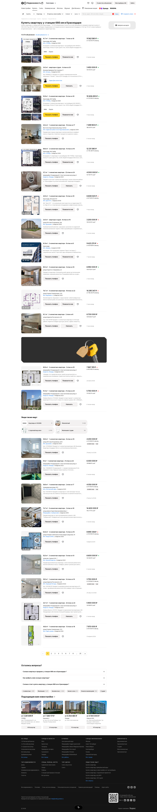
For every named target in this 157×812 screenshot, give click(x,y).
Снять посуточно (67, 765)
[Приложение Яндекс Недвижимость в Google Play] (128, 800)
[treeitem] (26, 8)
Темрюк (44, 754)
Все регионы (45, 775)
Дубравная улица (26, 754)
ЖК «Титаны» (47, 72)
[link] (132, 3)
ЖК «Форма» (47, 248)
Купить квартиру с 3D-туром (94, 778)
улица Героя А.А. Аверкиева (51, 270)
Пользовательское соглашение (67, 787)
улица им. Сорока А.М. (49, 558)
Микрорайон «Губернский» (51, 513)
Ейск (43, 741)
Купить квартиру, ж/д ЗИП (93, 775)
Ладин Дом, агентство (55, 80)
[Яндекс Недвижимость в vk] (128, 787)
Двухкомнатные (122, 741)
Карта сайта (105, 787)
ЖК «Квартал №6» (48, 536)
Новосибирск (90, 746)
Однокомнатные (122, 744)
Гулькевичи (45, 752)
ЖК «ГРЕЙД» (47, 43)
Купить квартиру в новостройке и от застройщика (100, 770)
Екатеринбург (90, 749)
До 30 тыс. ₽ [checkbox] (29, 352)
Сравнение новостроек (48, 765)
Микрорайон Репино (68, 752)
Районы (44, 770)
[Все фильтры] (23, 14)
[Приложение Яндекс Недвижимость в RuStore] (134, 800)
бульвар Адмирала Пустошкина (52, 70)
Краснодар (46, 41)
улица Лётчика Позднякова (51, 222)
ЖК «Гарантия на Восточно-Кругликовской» (56, 129)
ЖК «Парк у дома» (48, 631)
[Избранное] (88, 3)
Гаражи (23, 767)
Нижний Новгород (91, 754)
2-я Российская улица (27, 744)
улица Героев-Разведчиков (51, 293)
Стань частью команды (49, 787)
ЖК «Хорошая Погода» (49, 584)
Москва (88, 741)
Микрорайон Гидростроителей (71, 744)
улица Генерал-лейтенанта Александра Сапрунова (58, 534)
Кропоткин (45, 744)
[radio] (51, 653)
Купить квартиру (91, 765)
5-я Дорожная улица (27, 746)
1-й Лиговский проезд (27, 741)
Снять (63, 767)
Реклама (37, 787)
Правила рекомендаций (85, 787)
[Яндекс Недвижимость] (32, 3)
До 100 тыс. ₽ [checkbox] (65, 352)
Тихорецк (44, 746)
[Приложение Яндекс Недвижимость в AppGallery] (131, 800)
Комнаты (24, 772)
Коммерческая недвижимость (30, 770)
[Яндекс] (132, 808)
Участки (23, 775)
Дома (23, 765)
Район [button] (117, 14)
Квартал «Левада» (48, 177)
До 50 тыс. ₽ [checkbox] (41, 352)
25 (80, 653)
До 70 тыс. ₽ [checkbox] (53, 352)
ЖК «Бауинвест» (48, 295)
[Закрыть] (135, 14)
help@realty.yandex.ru (57, 798)
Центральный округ (68, 741)
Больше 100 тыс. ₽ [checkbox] (31, 358)
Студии (119, 746)
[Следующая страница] (85, 653)
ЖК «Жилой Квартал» (49, 560)
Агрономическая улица (28, 749)
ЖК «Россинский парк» (50, 489)
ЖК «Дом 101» (47, 200)
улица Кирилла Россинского (51, 317)
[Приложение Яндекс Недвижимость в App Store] (125, 800)
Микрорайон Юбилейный (69, 754)
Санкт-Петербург (91, 744)
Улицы (43, 767)
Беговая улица (25, 752)
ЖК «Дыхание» (47, 224)
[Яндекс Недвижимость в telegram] (135, 787)
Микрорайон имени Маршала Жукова (73, 746)
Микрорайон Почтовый (69, 749)
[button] (92, 3)
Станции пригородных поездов (51, 772)
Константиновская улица (68, 175)
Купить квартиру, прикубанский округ (97, 767)
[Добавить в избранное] (78, 57)
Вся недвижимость (27, 787)
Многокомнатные (122, 749)
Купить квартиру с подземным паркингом (98, 772)
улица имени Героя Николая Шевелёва (54, 511)
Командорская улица (49, 487)
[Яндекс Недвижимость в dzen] (131, 787)
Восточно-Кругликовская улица (52, 128)
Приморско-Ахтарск (48, 749)
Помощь (97, 787)
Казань (88, 752)
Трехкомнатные (122, 752)
